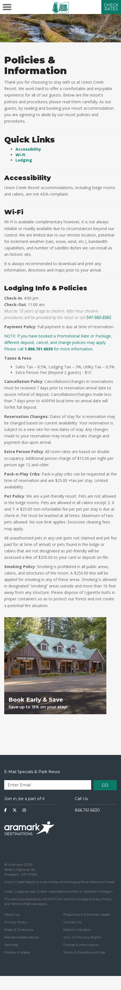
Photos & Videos (17, 952)
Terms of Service (24, 904)
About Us (11, 914)
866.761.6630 (87, 810)
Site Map (11, 945)
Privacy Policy (100, 899)
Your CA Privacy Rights (82, 937)
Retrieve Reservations (21, 937)
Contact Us (72, 922)
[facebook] (5, 810)
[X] (15, 810)
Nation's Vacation (77, 929)
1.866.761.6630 (38, 349)
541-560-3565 (98, 317)
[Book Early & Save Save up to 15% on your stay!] (55, 724)
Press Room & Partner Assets (86, 914)
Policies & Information (81, 945)
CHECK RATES (111, 7)
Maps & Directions (18, 929)
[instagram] (24, 810)
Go (105, 785)
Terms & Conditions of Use (84, 952)
